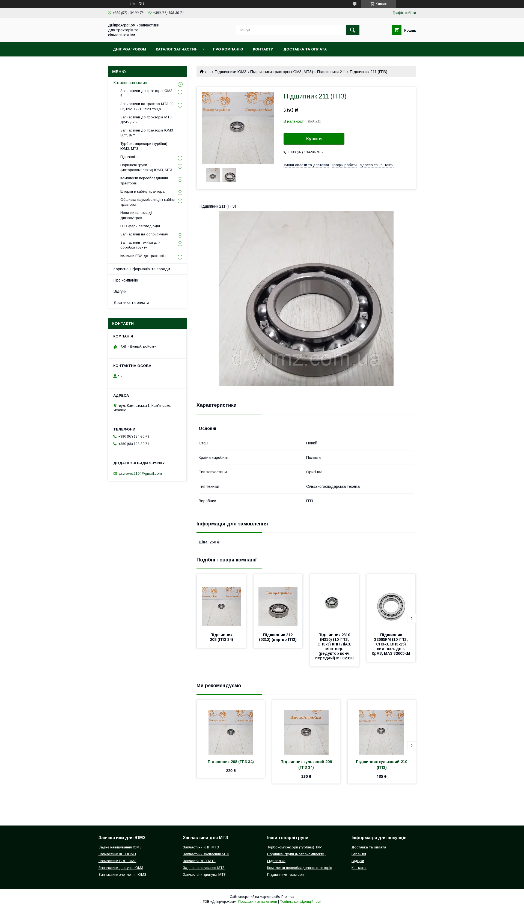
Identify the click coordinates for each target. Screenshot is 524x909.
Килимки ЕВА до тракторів (143, 256)
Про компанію (228, 49)
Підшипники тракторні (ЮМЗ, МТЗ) (281, 72)
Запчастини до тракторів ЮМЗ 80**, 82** (146, 132)
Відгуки (120, 291)
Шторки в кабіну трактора (142, 191)
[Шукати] (352, 30)
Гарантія (359, 854)
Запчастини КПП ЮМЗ (117, 854)
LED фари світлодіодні (140, 226)
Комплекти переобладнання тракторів (144, 180)
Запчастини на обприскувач (144, 234)
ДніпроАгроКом (129, 49)
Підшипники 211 (331, 72)
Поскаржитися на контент (257, 902)
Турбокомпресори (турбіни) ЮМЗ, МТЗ (143, 146)
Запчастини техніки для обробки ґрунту (140, 244)
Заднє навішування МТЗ (204, 868)
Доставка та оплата (305, 49)
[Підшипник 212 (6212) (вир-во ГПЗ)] (278, 601)
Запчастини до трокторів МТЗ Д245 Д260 (146, 119)
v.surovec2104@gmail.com (140, 473)
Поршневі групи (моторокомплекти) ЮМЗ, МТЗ (146, 167)
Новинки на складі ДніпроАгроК (136, 215)
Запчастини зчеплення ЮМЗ (122, 874)
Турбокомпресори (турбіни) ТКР (294, 847)
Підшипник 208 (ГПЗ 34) (222, 637)
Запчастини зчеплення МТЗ (206, 854)
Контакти (263, 49)
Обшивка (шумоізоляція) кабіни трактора (147, 202)
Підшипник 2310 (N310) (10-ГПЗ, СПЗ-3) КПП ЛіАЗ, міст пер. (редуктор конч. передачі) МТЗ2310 (334, 646)
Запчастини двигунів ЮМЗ (121, 868)
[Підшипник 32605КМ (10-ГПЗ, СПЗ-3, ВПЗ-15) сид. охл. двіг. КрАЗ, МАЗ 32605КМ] (391, 601)
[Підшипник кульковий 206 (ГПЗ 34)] (306, 727)
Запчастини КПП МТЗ (201, 847)
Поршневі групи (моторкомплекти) (296, 854)
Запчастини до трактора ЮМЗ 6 (146, 93)
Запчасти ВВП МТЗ (199, 861)
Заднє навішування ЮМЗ (120, 847)
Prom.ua (287, 897)
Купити (314, 138)
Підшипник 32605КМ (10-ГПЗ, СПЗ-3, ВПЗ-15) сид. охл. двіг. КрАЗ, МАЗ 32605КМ (391, 644)
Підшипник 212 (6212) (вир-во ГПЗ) (278, 637)
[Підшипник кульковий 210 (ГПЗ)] (382, 727)
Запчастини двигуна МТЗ (204, 874)
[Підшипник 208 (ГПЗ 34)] (221, 601)
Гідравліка (129, 157)
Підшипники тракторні (286, 874)
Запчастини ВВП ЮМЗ (117, 861)
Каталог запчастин (177, 49)
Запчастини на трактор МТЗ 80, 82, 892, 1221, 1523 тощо (147, 106)
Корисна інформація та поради (142, 269)
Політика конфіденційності (300, 902)
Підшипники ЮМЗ (230, 72)
